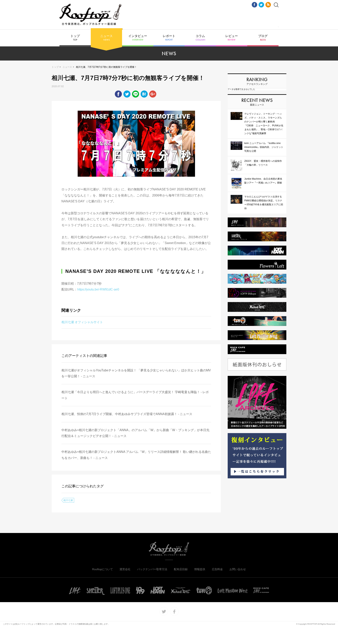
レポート (169, 37)
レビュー (231, 37)
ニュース (106, 37)
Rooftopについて (102, 569)
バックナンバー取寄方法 (152, 569)
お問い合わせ (237, 569)
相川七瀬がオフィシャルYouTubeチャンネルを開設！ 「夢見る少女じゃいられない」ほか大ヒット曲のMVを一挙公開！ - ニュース (136, 373)
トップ (75, 37)
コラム (200, 37)
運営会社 (125, 569)
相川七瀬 (68, 500)
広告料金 (217, 569)
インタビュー (137, 37)
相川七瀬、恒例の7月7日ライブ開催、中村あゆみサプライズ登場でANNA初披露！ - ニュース (126, 414)
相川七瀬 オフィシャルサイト (82, 322)
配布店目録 (181, 569)
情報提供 (199, 569)
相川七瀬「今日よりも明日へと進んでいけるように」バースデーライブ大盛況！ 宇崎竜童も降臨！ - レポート (135, 395)
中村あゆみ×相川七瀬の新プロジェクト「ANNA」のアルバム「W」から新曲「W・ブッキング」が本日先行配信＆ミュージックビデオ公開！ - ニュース (135, 433)
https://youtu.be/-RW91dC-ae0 (98, 289)
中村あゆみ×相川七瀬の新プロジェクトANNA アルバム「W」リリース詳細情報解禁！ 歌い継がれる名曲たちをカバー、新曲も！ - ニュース (136, 454)
